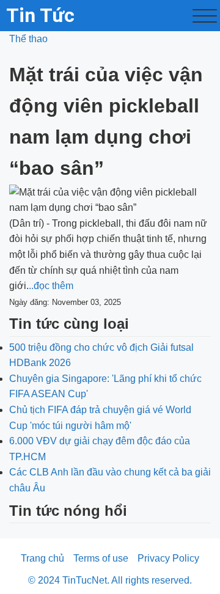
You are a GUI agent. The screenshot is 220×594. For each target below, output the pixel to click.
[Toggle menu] (205, 16)
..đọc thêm (51, 285)
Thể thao (28, 39)
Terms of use (100, 558)
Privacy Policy (168, 558)
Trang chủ (42, 558)
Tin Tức (40, 15)
